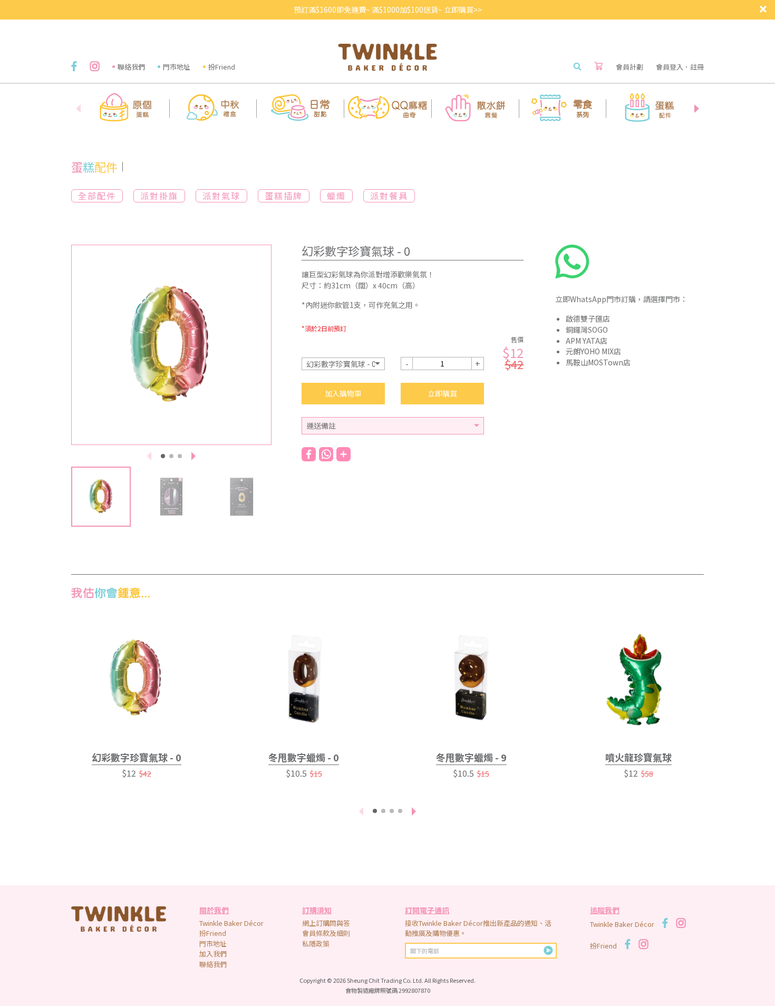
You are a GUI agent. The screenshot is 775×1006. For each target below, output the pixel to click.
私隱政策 (316, 944)
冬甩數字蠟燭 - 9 (471, 757)
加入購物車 (343, 393)
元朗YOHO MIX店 (593, 351)
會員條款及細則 (326, 933)
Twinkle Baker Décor (231, 923)
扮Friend (221, 66)
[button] (696, 108)
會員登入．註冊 (680, 66)
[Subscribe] (548, 950)
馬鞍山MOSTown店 (598, 362)
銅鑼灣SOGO (587, 329)
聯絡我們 (131, 66)
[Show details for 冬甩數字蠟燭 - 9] (471, 678)
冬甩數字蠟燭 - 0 (303, 757)
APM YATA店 (586, 340)
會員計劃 (629, 66)
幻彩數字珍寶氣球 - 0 (136, 757)
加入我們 (213, 954)
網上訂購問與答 (326, 923)
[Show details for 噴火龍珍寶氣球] (639, 678)
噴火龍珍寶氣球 (638, 757)
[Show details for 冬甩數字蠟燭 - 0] (304, 678)
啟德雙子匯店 (588, 318)
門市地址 (176, 66)
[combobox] (343, 363)
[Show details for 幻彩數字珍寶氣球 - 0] (136, 678)
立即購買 (442, 393)
